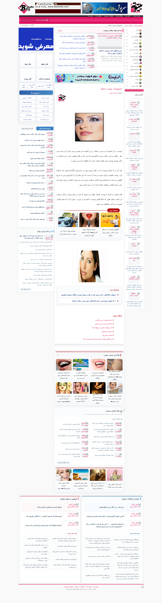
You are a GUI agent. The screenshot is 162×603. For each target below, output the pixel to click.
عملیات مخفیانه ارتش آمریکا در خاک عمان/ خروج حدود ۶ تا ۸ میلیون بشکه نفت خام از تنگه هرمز (97, 566)
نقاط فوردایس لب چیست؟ (37, 201)
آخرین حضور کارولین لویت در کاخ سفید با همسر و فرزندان (105, 516)
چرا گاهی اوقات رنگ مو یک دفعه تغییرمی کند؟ (97, 339)
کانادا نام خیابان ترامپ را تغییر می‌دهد (99, 556)
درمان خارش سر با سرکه (72, 449)
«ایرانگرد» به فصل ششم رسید (43, 249)
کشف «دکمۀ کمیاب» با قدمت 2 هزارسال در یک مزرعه (64, 553)
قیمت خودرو (45, 98)
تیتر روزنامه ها (45, 119)
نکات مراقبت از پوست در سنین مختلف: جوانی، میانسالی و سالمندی (102, 449)
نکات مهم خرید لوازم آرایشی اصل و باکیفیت (69, 430)
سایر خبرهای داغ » (25, 289)
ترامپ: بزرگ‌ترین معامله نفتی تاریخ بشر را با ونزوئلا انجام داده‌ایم (97, 548)
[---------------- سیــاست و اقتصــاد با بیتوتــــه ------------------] (130, 499)
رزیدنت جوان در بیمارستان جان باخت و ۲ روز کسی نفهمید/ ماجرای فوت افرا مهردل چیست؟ (36, 270)
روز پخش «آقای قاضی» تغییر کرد (66, 546)
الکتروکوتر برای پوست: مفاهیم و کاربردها (72, 53)
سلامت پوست (128, 25)
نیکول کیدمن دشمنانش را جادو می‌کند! (49, 507)
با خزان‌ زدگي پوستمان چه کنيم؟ (35, 182)
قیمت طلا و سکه (44, 102)
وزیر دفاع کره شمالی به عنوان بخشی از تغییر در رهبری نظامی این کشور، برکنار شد (37, 284)
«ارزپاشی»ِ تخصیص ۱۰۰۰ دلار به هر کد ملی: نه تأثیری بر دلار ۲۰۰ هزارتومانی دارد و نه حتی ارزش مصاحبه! (105, 525)
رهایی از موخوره (107, 331)
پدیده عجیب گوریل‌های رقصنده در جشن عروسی (35, 546)
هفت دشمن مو (107, 335)
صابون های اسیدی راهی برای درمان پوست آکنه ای (32, 146)
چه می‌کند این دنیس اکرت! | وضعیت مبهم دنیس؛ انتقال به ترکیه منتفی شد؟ (31, 237)
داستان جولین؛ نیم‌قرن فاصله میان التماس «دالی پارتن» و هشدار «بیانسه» (64, 539)
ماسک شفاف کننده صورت (37, 158)
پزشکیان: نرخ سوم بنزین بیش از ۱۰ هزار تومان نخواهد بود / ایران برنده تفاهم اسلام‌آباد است (126, 556)
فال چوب (40, 86)
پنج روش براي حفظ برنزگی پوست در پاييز (33, 219)
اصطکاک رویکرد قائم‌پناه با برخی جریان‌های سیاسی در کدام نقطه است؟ (126, 541)
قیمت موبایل (45, 110)
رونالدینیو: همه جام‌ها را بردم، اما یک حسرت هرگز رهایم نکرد (35, 242)
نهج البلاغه (29, 115)
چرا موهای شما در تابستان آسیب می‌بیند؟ (134, 128)
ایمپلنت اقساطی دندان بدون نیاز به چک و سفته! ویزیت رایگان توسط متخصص (88, 295)
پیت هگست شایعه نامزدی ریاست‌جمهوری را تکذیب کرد (98, 576)
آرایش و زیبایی (138, 25)
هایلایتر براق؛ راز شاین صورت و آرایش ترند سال (134, 252)
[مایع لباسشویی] (89, 78)
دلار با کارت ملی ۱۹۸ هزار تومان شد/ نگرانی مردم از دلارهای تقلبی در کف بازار (36, 254)
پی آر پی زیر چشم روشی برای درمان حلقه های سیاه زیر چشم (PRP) (32, 195)
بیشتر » (59, 30)
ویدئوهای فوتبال (27, 102)
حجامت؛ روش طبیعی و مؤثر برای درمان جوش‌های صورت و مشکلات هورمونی (134, 112)
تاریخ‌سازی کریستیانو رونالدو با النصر (65, 559)
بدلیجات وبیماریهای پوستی (37, 213)
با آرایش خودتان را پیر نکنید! (37, 170)
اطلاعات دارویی (27, 98)
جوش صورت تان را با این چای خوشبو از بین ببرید (32, 176)
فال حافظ (44, 64)
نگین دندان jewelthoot (38, 188)
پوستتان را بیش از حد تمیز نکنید (36, 152)
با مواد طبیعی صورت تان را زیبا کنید (35, 140)
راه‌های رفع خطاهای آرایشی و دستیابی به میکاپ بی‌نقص (134, 174)
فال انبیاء (28, 64)
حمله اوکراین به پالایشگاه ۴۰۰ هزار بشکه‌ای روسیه (38, 279)
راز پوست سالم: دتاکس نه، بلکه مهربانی (134, 188)
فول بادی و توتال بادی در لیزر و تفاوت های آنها (72, 60)
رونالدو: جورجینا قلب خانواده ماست (42, 275)
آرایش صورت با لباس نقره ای (71, 424)
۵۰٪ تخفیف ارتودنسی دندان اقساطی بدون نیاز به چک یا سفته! (94, 301)
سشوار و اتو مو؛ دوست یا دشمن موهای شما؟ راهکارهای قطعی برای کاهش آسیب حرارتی (134, 269)
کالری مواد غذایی (27, 106)
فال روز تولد (31, 86)
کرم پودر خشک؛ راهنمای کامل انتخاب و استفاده (134, 159)
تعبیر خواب (23, 86)
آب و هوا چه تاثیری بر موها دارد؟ (102, 328)
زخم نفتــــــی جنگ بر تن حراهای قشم (111, 507)
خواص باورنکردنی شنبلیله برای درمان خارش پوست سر (102, 424)
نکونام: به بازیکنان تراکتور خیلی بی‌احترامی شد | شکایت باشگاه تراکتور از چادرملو (35, 566)
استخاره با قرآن (44, 79)
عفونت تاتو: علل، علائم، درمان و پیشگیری (32, 134)
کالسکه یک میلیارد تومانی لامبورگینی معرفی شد (37, 553)
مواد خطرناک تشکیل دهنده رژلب (103, 455)
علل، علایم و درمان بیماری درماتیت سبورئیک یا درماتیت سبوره (71, 66)
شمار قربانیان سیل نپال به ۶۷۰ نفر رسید (41, 259)
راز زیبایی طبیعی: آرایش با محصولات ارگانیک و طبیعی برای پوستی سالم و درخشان (134, 287)
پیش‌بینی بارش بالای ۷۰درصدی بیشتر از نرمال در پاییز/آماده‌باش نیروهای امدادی (37, 264)
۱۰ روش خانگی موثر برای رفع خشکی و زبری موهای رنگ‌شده (134, 237)
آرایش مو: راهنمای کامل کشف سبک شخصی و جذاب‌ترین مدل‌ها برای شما (134, 204)
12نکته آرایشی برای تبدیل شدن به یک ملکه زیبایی (69, 455)
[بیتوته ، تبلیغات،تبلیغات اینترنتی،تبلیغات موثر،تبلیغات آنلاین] (58, 8)
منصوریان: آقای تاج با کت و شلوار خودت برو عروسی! (64, 566)
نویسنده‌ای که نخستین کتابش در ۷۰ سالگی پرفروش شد (43, 516)
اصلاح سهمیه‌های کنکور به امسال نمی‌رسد (41, 245)
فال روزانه (27, 79)
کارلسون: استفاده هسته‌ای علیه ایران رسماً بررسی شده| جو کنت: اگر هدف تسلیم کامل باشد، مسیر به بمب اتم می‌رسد (127, 566)
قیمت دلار (46, 106)
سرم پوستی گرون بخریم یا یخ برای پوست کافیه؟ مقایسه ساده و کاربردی (134, 220)
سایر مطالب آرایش (63, 462)
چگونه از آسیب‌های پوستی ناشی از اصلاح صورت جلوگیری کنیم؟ (103, 430)
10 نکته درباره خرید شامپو (103, 324)
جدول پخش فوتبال (26, 110)
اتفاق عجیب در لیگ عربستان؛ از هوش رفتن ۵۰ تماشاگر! (36, 559)
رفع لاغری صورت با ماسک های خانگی (73, 42)
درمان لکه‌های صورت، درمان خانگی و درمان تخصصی (102, 443)
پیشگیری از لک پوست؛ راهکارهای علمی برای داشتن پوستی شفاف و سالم (134, 144)
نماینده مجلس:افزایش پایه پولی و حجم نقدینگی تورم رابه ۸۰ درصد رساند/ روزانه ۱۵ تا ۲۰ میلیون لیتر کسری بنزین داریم (126, 576)
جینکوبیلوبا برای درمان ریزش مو (70, 442)
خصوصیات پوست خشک (111, 89)
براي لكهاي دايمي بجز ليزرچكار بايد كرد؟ (33, 207)
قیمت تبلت (46, 115)
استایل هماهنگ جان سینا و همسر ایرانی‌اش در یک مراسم (43, 525)
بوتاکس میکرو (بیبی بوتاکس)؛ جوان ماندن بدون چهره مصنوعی (72, 37)
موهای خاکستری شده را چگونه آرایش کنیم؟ (69, 436)
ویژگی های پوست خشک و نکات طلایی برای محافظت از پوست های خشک (32, 164)
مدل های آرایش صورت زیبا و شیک (103, 436)
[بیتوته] (26, 13)
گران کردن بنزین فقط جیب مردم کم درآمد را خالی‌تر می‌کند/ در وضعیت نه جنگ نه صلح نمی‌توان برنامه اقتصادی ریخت (97, 541)
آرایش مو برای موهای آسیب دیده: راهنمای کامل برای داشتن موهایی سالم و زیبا (134, 303)
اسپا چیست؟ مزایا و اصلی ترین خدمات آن (72, 48)
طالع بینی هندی (49, 86)
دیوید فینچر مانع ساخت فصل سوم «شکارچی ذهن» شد (37, 539)
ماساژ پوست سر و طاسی (103, 320)
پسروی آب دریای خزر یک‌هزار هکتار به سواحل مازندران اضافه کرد (127, 548)
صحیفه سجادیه (27, 119)
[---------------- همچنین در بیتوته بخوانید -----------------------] (68, 499)
